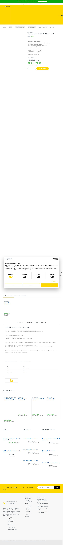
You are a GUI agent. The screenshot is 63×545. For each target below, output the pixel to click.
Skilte (10, 27)
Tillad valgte (31, 285)
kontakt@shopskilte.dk (12, 529)
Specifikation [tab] (29, 322)
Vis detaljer (53, 281)
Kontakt (28, 516)
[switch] (24, 277)
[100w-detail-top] (14, 86)
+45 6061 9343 (10, 503)
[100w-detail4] (14, 197)
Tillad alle (49, 285)
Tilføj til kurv (43, 68)
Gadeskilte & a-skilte (20, 27)
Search (58, 15)
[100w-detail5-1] (14, 160)
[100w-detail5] (14, 123)
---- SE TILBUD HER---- (42, 1)
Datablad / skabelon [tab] (41, 322)
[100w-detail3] (14, 233)
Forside (4, 27)
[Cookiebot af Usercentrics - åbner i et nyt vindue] (52, 259)
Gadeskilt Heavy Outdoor (6, 302)
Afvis (13, 285)
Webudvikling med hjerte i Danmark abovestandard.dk (34, 541)
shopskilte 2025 (6, 541)
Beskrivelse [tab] (20, 322)
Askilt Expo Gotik (31, 27)
